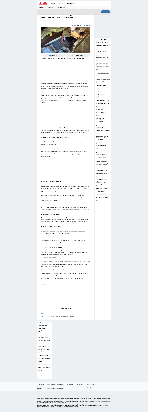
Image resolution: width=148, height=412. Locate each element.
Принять (105, 11)
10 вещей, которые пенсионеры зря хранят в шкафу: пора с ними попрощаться (58, 317)
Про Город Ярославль (60, 384)
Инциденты (60, 3)
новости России (45, 21)
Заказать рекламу (51, 7)
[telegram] (47, 284)
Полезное (52, 3)
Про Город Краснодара (60, 388)
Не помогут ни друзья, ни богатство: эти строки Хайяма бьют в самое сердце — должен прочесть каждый (64, 312)
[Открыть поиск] (108, 3)
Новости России (70, 3)
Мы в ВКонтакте (61, 7)
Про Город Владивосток (51, 388)
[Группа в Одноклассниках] (78, 55)
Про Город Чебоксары (40, 384)
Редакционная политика (70, 392)
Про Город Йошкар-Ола (80, 384)
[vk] (43, 284)
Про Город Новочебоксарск (51, 384)
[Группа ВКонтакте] (53, 55)
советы (53, 21)
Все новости (41, 7)
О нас (52, 392)
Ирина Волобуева (85, 25)
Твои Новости (39, 388)
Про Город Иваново (70, 384)
